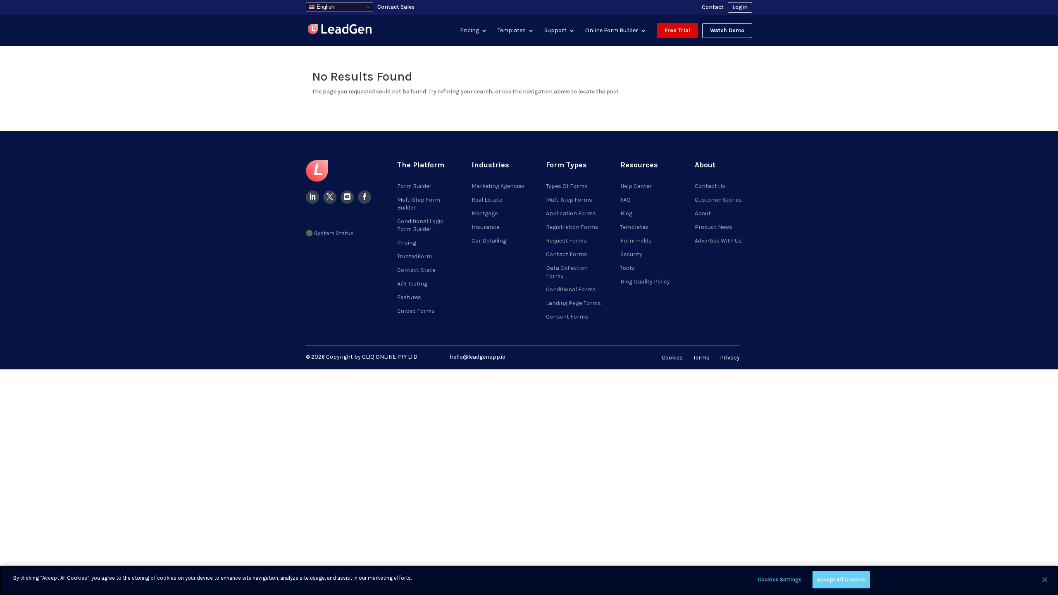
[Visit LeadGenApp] (340, 30)
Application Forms (571, 213)
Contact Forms (566, 254)
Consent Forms (567, 316)
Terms (701, 357)
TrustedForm (414, 256)
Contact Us (710, 186)
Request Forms (566, 240)
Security (631, 254)
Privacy (730, 357)
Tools (627, 267)
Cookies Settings (780, 579)
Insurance (485, 227)
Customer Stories (718, 199)
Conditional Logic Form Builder (420, 225)
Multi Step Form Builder (418, 203)
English (324, 7)
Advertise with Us (718, 240)
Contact (713, 7)
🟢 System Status (330, 233)
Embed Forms (416, 310)
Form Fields (636, 240)
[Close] (1045, 580)
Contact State (416, 270)
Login (740, 7)
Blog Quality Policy (645, 281)
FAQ (625, 199)
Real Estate (487, 199)
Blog (626, 213)
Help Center (636, 186)
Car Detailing (489, 240)
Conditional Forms (571, 289)
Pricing (469, 30)
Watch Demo (727, 30)
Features (409, 297)
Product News (713, 227)
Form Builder (414, 186)
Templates (512, 30)
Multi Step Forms (569, 199)
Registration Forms (572, 227)
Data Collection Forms (567, 271)
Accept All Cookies (841, 579)
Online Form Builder (611, 30)
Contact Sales (396, 6)
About (703, 213)
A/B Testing (412, 283)
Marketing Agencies (498, 186)
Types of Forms (567, 186)
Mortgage (485, 213)
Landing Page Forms (573, 303)
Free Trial (677, 30)
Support (555, 30)
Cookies (672, 357)
